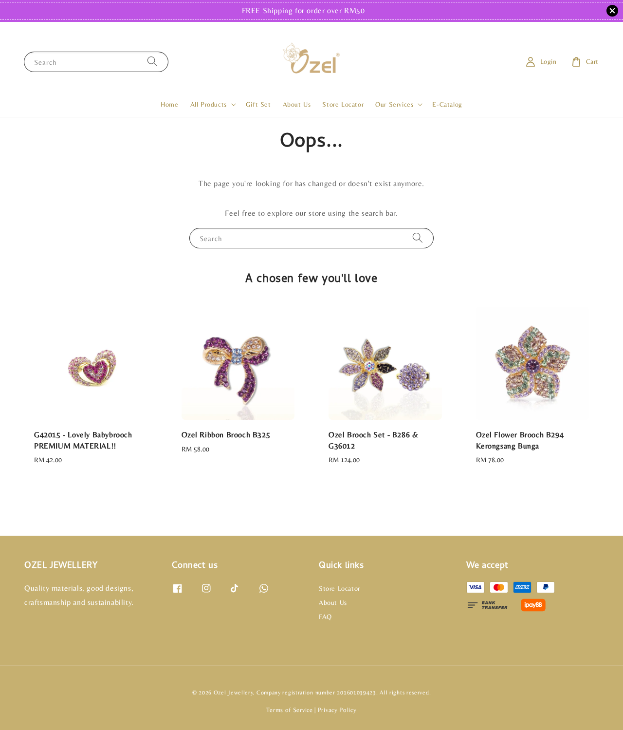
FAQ (325, 616)
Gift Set (258, 104)
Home (169, 104)
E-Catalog (447, 104)
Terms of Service (289, 709)
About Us (297, 104)
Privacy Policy (337, 709)
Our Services (394, 104)
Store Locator (343, 104)
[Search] (152, 61)
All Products (208, 104)
